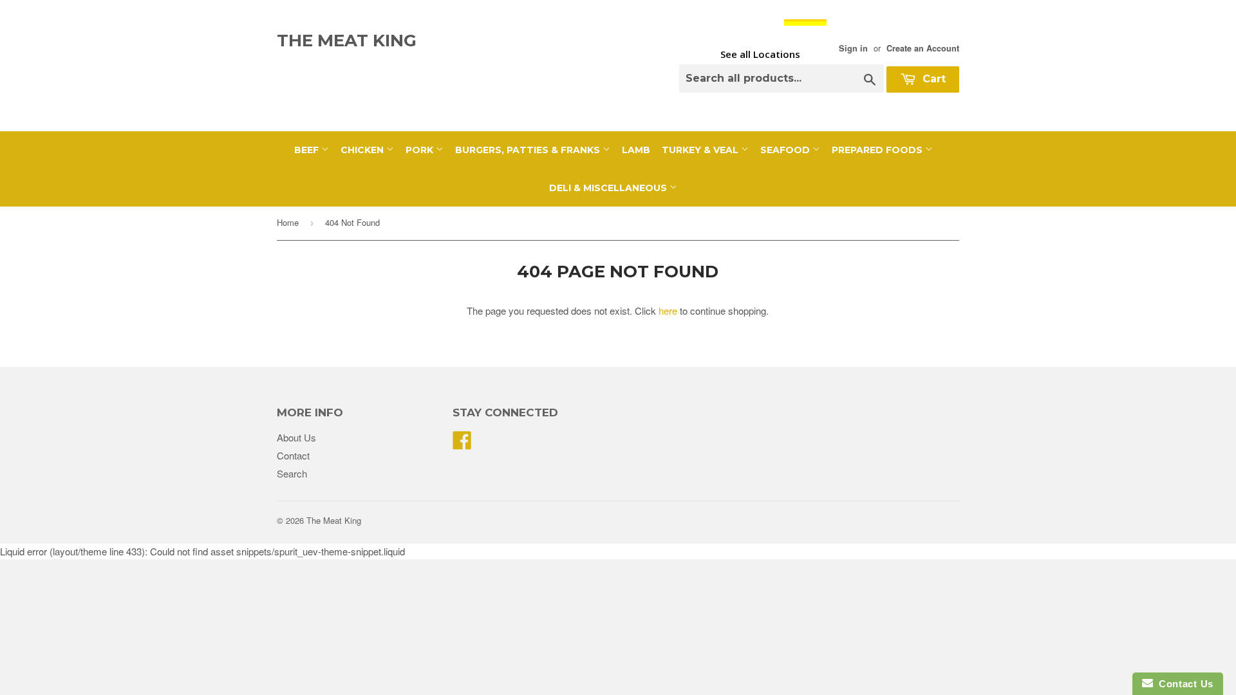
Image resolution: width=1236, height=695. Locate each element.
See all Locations (760, 54)
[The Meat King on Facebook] (462, 443)
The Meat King (347, 40)
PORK (421, 150)
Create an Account (922, 48)
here (668, 310)
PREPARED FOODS (878, 150)
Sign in (853, 48)
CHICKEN (363, 150)
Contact (293, 455)
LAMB (636, 150)
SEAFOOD (786, 150)
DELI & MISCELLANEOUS (609, 188)
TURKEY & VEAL (701, 150)
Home (288, 222)
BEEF (307, 150)
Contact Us (1183, 683)
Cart (932, 79)
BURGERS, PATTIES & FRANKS (529, 150)
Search (292, 473)
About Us (296, 437)
